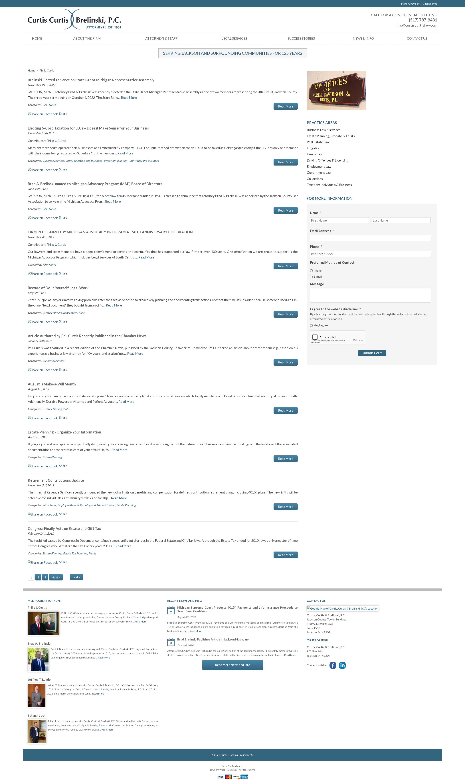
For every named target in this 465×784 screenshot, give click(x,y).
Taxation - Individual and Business (138, 160)
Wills (81, 312)
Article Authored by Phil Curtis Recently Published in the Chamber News (87, 336)
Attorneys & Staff (161, 38)
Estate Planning (52, 312)
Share (62, 114)
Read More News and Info (232, 665)
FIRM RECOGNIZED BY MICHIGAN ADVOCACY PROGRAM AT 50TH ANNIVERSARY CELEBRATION (110, 232)
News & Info (363, 38)
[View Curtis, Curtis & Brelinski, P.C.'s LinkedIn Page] (342, 665)
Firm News (49, 104)
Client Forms (430, 3)
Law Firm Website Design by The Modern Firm (232, 769)
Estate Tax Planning (75, 553)
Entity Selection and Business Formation (90, 160)
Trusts (92, 553)
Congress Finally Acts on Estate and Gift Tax (64, 528)
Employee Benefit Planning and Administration (86, 505)
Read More (129, 97)
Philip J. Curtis (56, 141)
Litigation (313, 148)
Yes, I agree (321, 325)
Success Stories (301, 38)
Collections (315, 179)
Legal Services (234, 38)
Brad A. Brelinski (39, 643)
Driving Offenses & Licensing (327, 160)
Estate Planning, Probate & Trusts (331, 136)
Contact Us (417, 38)
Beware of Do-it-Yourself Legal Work (58, 288)
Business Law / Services (323, 130)
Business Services (53, 160)
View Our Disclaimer (233, 766)
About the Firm (87, 38)
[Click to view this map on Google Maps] (343, 608)
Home (37, 38)
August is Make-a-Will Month (52, 384)
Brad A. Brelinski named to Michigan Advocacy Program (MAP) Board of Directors (95, 184)
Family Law (314, 154)
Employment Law (319, 166)
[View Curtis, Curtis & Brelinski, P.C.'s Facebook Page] (333, 665)
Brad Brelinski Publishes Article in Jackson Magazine (213, 639)
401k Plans (49, 505)
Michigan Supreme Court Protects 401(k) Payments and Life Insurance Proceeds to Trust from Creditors (237, 609)
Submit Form (372, 353)
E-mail (318, 276)
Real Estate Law (318, 142)
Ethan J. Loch (36, 715)
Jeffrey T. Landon (40, 679)
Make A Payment (410, 3)
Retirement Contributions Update (56, 480)
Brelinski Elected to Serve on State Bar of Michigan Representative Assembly (91, 80)
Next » (56, 577)
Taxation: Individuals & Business (329, 185)
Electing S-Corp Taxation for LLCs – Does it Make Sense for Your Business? (88, 128)
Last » (76, 577)
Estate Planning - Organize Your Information (64, 432)
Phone (318, 270)
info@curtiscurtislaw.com (416, 25)
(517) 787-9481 (423, 19)
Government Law (319, 172)
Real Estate (70, 312)
